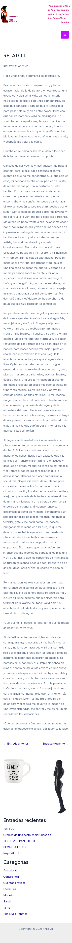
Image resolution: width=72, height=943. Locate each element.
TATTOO (9, 828)
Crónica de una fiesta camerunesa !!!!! (27, 835)
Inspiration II (11, 853)
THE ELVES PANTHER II (19, 841)
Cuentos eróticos (14, 883)
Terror (7, 907)
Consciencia (11, 876)
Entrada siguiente (55, 743)
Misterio (8, 895)
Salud (7, 901)
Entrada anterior (16, 743)
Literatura (9, 889)
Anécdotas (10, 870)
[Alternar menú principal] (65, 35)
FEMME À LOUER (14, 847)
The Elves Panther (15, 914)
